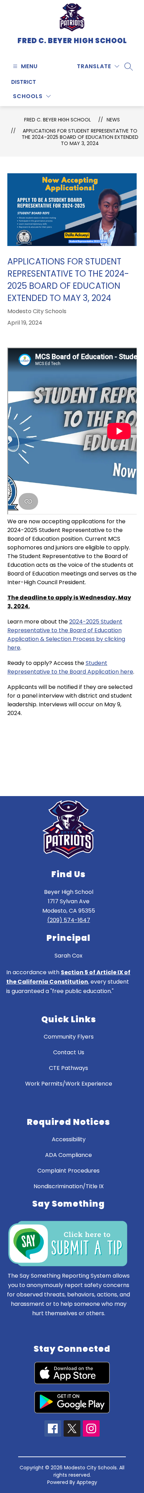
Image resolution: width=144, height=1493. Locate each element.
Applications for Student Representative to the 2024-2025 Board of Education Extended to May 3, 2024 (80, 137)
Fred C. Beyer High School (57, 119)
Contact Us (68, 1052)
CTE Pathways (68, 1068)
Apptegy (87, 1482)
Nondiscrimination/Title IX (69, 1186)
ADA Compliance (68, 1155)
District (23, 82)
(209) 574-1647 (68, 920)
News (113, 119)
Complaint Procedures (68, 1171)
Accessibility (69, 1139)
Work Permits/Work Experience (68, 1084)
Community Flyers (69, 1037)
